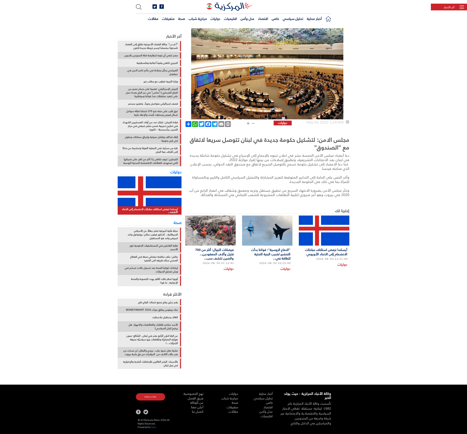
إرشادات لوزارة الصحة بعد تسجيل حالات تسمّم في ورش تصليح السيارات (151, 269)
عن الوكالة (196, 402)
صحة (181, 18)
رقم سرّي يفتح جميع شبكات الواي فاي (158, 302)
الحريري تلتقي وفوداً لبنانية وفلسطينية (157, 63)
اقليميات (230, 18)
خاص (275, 18)
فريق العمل (195, 398)
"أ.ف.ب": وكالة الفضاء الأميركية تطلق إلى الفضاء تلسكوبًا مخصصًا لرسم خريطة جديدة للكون (151, 46)
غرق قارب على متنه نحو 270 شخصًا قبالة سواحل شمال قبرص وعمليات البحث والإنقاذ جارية (152, 113)
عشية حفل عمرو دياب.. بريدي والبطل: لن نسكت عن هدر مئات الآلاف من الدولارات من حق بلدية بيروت (150, 352)
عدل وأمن (247, 18)
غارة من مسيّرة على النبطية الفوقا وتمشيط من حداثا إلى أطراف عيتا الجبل (150, 150)
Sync (153, 427)
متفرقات (168, 18)
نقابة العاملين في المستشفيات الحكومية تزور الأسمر (154, 247)
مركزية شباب (198, 18)
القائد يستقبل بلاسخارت (165, 317)
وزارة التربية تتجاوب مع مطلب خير (161, 81)
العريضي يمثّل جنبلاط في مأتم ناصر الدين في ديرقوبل (152, 72)
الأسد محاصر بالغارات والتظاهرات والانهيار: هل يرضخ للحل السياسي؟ (153, 326)
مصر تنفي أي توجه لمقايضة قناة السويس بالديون (151, 55)
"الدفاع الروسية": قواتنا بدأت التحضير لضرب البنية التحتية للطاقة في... (270, 253)
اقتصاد (263, 18)
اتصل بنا (197, 411)
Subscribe (150, 396)
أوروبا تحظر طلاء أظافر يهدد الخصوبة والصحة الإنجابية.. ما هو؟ (154, 280)
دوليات (215, 18)
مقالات (153, 18)
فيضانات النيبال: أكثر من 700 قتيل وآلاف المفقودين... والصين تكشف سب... (214, 253)
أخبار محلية (314, 18)
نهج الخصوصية (193, 393)
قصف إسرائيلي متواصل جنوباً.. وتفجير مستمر (153, 103)
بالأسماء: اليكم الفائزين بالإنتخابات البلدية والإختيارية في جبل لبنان (150, 363)
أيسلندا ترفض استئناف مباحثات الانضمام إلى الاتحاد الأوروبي (326, 251)
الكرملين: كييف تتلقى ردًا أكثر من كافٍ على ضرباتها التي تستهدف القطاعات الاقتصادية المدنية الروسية (150, 161)
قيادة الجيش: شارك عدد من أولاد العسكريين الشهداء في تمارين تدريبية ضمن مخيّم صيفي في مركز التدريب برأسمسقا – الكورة (150, 125)
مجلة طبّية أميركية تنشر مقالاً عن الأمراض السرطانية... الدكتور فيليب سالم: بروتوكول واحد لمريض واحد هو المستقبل (153, 234)
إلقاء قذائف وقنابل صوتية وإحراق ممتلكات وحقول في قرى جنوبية (151, 138)
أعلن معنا (197, 407)
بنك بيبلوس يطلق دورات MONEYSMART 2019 (152, 310)
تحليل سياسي (293, 18)
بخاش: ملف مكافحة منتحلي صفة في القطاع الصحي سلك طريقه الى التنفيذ (154, 258)
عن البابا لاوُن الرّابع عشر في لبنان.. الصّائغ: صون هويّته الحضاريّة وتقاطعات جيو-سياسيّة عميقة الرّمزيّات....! (152, 339)
